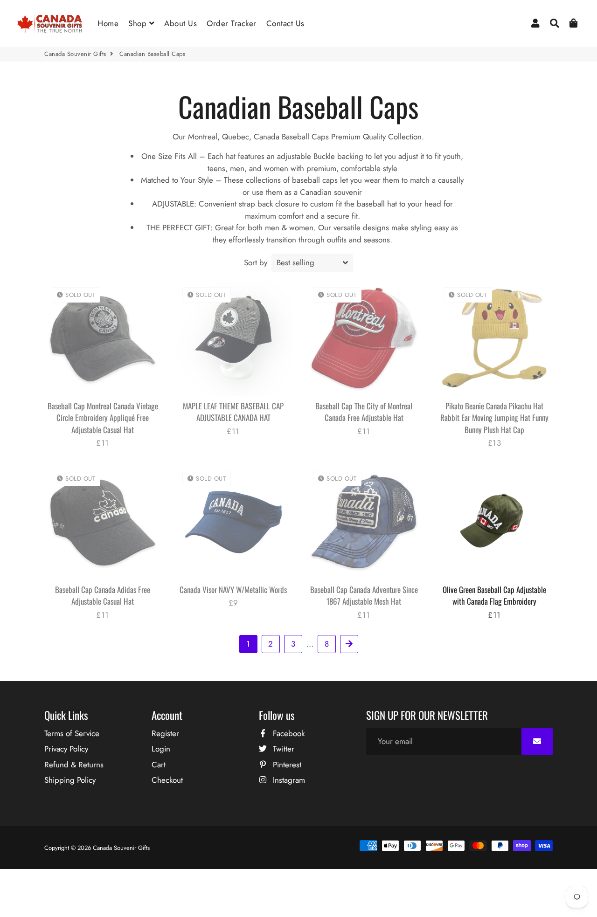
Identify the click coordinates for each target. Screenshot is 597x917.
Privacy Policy (66, 748)
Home (107, 23)
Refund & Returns (74, 764)
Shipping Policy (70, 780)
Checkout (167, 780)
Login (161, 748)
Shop (138, 23)
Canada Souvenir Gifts (75, 53)
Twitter (282, 748)
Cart (159, 764)
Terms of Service (71, 733)
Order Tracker (232, 23)
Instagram (288, 780)
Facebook (288, 733)
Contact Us (285, 23)
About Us (180, 23)
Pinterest (286, 764)
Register (165, 733)
